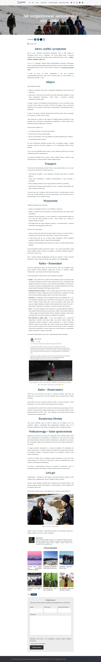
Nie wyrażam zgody (82, 659)
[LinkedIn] (38, 39)
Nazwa (32, 607)
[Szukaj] (29, 2)
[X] (41, 39)
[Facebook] (35, 39)
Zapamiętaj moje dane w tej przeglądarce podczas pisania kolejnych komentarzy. (50, 640)
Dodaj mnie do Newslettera (38, 643)
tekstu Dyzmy (64, 259)
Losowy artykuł (65, 2)
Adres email (47, 607)
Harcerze (55, 25)
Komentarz (33, 614)
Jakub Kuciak (64, 25)
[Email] (44, 39)
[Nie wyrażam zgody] (99, 659)
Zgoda (70, 659)
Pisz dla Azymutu (53, 2)
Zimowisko (33, 594)
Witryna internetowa (63, 607)
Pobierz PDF (32, 44)
